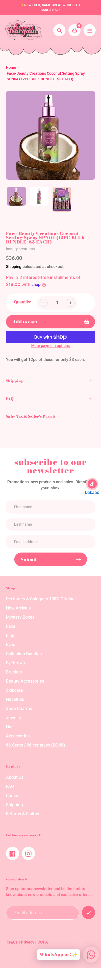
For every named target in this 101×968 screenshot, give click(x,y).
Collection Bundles (24, 653)
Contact (13, 795)
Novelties (15, 699)
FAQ (10, 786)
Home (11, 67)
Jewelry (13, 717)
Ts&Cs (12, 942)
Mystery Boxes (20, 617)
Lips (10, 635)
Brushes (14, 672)
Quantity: (23, 301)
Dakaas (92, 492)
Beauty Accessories (25, 681)
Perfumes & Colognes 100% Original (41, 598)
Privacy (27, 942)
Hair (10, 726)
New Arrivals (18, 608)
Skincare (14, 690)
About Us (14, 777)
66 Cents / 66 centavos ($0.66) (35, 745)
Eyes (10, 644)
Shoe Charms (19, 708)
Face (10, 626)
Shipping (14, 266)
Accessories (18, 735)
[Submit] (88, 912)
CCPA (42, 942)
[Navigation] (89, 30)
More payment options (50, 345)
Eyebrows (15, 662)
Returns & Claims (22, 813)
